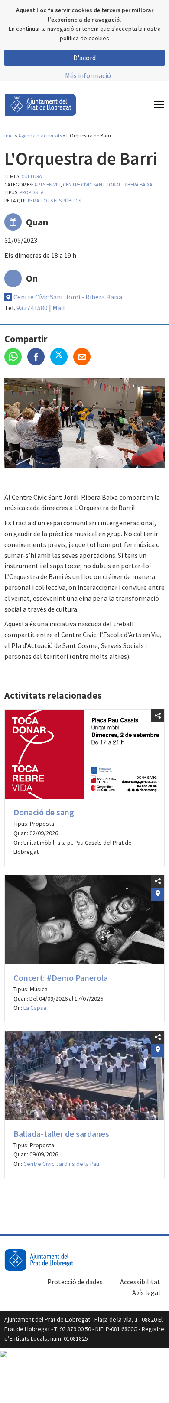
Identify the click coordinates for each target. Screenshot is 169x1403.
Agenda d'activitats (40, 135)
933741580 (32, 307)
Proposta (32, 192)
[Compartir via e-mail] (84, 357)
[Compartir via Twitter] (61, 357)
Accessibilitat (140, 1281)
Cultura (31, 176)
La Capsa (34, 1008)
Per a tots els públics (54, 200)
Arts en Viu (47, 184)
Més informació (88, 75)
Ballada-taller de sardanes (61, 1133)
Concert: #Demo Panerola (60, 977)
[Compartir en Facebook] (38, 357)
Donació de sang (43, 812)
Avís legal (146, 1292)
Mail (58, 307)
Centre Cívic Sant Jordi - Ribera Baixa (108, 184)
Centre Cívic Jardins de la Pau (61, 1164)
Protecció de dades (75, 1281)
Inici (9, 135)
